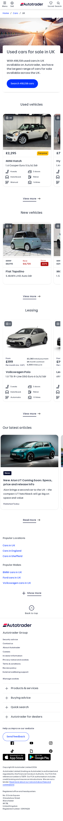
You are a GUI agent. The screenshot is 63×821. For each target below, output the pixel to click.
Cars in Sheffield (12, 556)
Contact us (8, 644)
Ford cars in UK (12, 577)
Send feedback (16, 736)
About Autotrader (11, 648)
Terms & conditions (12, 664)
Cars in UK (9, 545)
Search (58, 6)
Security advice (10, 640)
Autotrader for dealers (26, 716)
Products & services (24, 688)
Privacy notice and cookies (16, 660)
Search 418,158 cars (22, 83)
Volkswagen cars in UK (17, 583)
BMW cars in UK (12, 572)
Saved (51, 6)
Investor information (12, 656)
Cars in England (12, 551)
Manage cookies (11, 679)
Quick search (20, 707)
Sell (12, 6)
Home (6, 13)
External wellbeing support (15, 672)
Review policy (9, 668)
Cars (15, 13)
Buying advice (21, 697)
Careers (6, 652)
